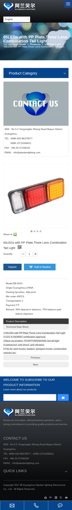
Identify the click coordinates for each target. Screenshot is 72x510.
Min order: (11, 296)
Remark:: (11, 309)
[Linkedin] (56, 497)
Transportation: (14, 300)
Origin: (9, 287)
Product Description (16, 321)
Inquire (12, 267)
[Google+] (51, 497)
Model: (9, 283)
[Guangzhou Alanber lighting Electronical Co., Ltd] (24, 6)
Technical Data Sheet (17, 326)
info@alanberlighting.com (26, 152)
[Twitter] (61, 497)
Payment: (11, 305)
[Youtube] (66, 497)
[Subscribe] (63, 397)
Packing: (10, 292)
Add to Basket (42, 267)
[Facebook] (46, 497)
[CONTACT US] (36, 104)
